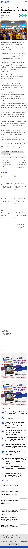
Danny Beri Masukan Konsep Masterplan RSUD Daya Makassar (6, 163)
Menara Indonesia (9, 18)
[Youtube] (14, 544)
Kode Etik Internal (20, 536)
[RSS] (18, 544)
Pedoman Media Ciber (8, 537)
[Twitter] (12, 544)
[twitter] (22, 15)
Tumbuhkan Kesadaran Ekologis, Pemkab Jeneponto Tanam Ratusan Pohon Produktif (21, 164)
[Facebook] (10, 544)
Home (2, 5)
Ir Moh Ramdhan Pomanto (17, 151)
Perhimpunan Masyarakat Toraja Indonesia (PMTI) (14, 157)
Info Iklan (13, 539)
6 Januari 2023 (8, 15)
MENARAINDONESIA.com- (16, 42)
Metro (7, 5)
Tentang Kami (6, 536)
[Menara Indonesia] (5, 3)
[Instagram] (16, 544)
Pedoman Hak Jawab (19, 537)
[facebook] (19, 15)
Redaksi (13, 536)
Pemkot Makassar (6, 154)
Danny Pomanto (5, 151)
